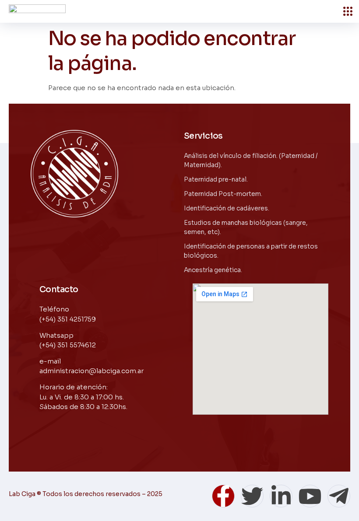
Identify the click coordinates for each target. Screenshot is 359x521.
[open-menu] (348, 11)
